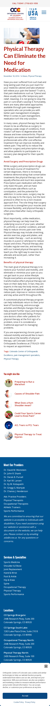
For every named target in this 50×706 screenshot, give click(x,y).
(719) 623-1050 (31, 3)
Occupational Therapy (15, 587)
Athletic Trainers (12, 507)
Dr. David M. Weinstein (15, 469)
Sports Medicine (12, 562)
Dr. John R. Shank (12, 473)
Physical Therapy (34, 76)
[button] (46, 666)
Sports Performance (14, 510)
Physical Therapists (13, 500)
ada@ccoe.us (10, 537)
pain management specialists (27, 355)
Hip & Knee (9, 579)
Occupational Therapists (16, 503)
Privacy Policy (30, 702)
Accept (25, 696)
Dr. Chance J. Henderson (16, 491)
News (25, 76)
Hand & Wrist (10, 572)
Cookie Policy (19, 702)
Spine (6, 583)
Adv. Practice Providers (15, 496)
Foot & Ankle (10, 576)
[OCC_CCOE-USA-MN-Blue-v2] (21, 14)
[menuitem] (42, 12)
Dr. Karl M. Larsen (13, 480)
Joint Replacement (13, 569)
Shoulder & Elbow (12, 565)
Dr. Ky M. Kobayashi (13, 484)
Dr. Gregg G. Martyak (14, 487)
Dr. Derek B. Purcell (13, 477)
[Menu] (42, 12)
